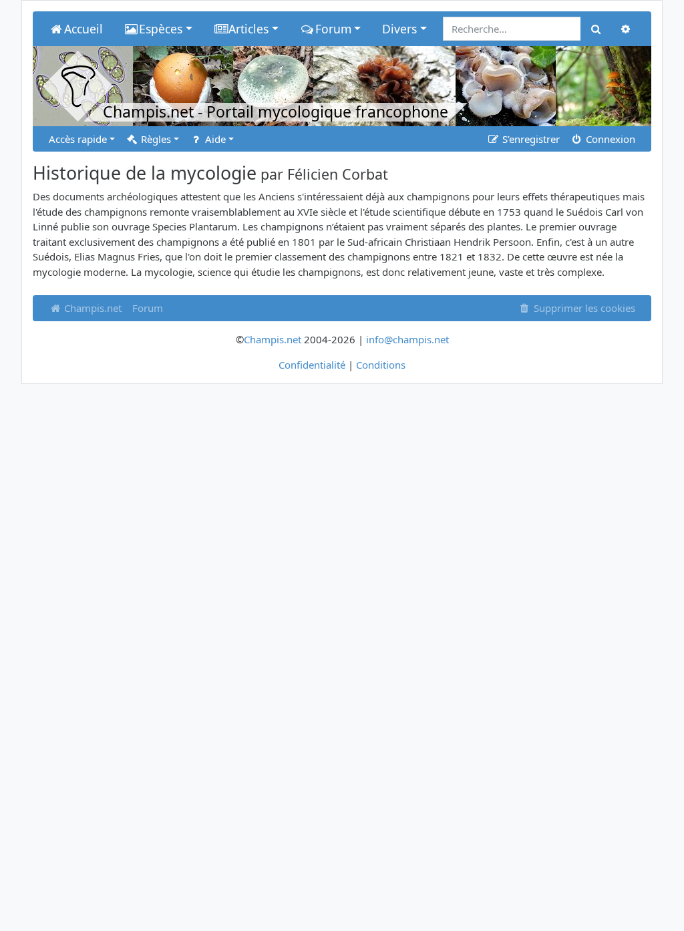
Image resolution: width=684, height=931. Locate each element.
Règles (154, 139)
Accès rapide (78, 139)
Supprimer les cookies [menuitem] (583, 308)
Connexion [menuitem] (609, 139)
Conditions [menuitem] (380, 364)
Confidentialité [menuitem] (312, 364)
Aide (214, 139)
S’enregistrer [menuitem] (530, 139)
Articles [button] (248, 29)
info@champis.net (407, 339)
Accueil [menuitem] (83, 29)
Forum (147, 308)
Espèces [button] (160, 29)
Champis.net (91, 308)
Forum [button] (333, 29)
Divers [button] (399, 29)
